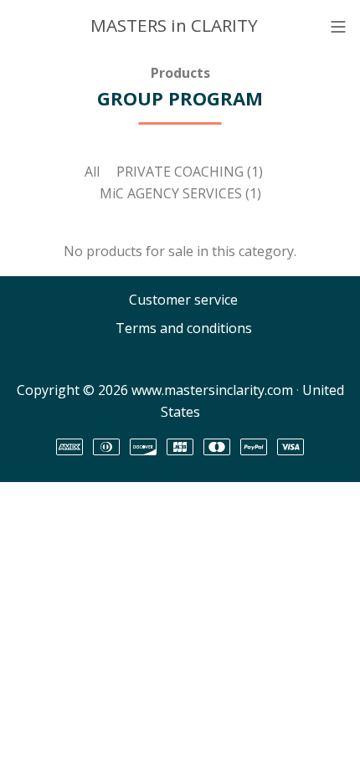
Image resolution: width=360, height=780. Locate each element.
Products (180, 73)
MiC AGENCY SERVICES (180, 193)
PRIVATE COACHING (189, 171)
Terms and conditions (184, 328)
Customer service (183, 299)
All (92, 171)
